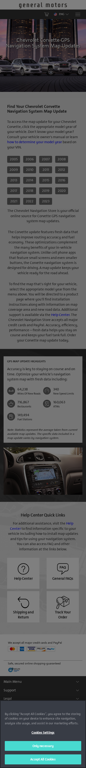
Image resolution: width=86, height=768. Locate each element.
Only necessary (43, 746)
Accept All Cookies (42, 759)
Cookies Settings (43, 733)
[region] (43, 734)
